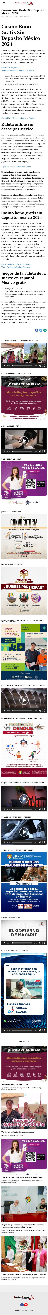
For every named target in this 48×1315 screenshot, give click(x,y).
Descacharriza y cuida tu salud (14, 1084)
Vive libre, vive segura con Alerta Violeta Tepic (21, 1177)
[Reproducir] (4, 365)
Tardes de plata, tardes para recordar (17, 1132)
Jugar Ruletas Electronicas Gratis (16, 167)
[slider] (22, 365)
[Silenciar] (40, 365)
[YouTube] (26, 1304)
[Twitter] (40, 330)
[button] (24, 355)
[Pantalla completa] (43, 365)
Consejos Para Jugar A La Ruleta (15, 264)
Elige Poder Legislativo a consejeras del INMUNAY (23, 1274)
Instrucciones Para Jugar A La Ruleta (17, 70)
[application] (23, 355)
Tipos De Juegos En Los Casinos (15, 267)
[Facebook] (36, 330)
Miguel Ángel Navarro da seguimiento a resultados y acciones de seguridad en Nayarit (23, 1226)
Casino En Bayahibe (10, 67)
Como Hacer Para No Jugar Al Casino (18, 118)
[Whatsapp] (45, 330)
